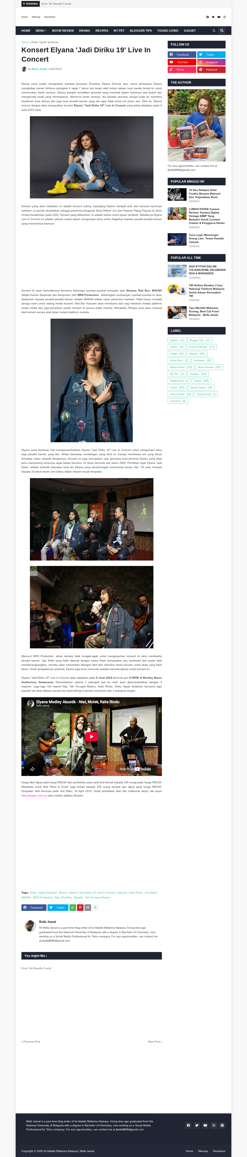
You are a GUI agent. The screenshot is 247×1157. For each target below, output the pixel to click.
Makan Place (181, 367)
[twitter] (213, 17)
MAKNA (26, 897)
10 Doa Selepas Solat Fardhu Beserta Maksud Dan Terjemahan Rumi (204, 193)
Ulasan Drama (201, 387)
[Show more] (95, 907)
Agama (177, 340)
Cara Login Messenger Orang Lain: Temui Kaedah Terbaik (206, 238)
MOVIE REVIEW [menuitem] (63, 30)
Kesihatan (202, 360)
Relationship (179, 380)
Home (24, 17)
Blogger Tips (200, 340)
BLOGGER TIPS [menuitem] (141, 30)
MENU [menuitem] (40, 30)
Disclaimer (49, 17)
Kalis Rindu (136, 892)
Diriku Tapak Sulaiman (45, 42)
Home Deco (179, 360)
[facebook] (207, 17)
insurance (178, 401)
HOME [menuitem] (25, 30)
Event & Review (202, 347)
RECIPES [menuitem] (102, 30)
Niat (57, 897)
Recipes (198, 374)
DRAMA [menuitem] (84, 30)
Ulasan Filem (180, 394)
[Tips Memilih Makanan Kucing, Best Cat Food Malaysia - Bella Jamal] (177, 312)
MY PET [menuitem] (119, 30)
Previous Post (31, 1041)
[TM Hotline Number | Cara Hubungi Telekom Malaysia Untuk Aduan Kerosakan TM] (177, 290)
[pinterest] (222, 1125)
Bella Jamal (47, 921)
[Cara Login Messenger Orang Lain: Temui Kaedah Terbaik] (177, 239)
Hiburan (122, 892)
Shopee (78, 897)
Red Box (66, 897)
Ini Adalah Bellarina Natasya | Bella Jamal (69, 1151)
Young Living (206, 394)
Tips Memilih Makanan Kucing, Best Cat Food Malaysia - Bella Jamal (204, 311)
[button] (214, 30)
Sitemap (36, 17)
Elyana (63, 892)
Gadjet (177, 353)
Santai (201, 380)
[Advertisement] (91, 257)
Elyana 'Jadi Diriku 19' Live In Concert (92, 892)
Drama (177, 347)
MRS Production (43, 897)
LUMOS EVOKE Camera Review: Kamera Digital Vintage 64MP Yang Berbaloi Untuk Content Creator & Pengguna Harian (207, 216)
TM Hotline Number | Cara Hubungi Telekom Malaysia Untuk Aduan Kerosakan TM (206, 290)
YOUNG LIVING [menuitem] (167, 30)
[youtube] (218, 17)
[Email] (88, 907)
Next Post (154, 1041)
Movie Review (209, 367)
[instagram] (224, 17)
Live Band (151, 892)
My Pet (177, 374)
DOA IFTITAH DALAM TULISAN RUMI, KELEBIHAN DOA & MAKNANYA (207, 270)
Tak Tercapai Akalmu (97, 897)
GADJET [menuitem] (190, 30)
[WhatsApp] (72, 907)
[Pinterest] (80, 907)
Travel (177, 387)
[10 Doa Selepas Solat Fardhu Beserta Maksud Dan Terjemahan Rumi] (177, 194)
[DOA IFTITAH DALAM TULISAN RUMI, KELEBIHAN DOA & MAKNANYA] (177, 271)
